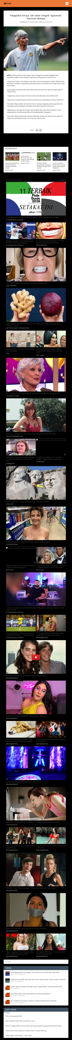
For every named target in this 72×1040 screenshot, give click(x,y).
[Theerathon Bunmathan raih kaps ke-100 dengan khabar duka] (28, 153)
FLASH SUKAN (30, 22)
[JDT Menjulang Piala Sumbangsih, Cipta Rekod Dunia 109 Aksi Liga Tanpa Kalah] (7, 973)
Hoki (19, 988)
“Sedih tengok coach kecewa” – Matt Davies (18, 1035)
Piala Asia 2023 (47, 22)
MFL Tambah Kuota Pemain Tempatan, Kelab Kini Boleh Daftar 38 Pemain (33, 1001)
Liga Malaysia (21, 974)
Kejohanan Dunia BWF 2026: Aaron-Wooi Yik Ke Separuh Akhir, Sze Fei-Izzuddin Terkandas (38, 979)
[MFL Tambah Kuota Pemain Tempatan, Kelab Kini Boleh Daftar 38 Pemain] (7, 1002)
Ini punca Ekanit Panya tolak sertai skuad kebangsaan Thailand (59, 165)
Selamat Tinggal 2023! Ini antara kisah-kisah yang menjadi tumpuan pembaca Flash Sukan (33, 1026)
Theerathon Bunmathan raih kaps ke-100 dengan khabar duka (27, 158)
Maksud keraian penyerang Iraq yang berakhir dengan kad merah (44, 165)
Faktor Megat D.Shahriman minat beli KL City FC (20, 1021)
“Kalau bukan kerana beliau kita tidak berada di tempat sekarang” (26, 1030)
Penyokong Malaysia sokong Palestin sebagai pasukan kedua (12, 165)
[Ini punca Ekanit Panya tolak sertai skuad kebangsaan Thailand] (60, 156)
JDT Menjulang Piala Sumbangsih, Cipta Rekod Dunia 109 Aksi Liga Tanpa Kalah (35, 972)
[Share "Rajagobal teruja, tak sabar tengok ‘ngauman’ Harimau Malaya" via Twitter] (40, 130)
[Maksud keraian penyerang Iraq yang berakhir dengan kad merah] (44, 156)
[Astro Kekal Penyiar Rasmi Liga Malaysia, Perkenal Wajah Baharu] (7, 995)
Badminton (21, 981)
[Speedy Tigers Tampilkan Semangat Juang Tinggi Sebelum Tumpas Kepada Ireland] (7, 988)
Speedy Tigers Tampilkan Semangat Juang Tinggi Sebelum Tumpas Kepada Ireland (36, 986)
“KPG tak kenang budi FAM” (13, 1016)
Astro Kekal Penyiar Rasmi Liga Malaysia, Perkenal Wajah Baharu (30, 994)
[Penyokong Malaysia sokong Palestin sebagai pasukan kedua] (12, 156)
